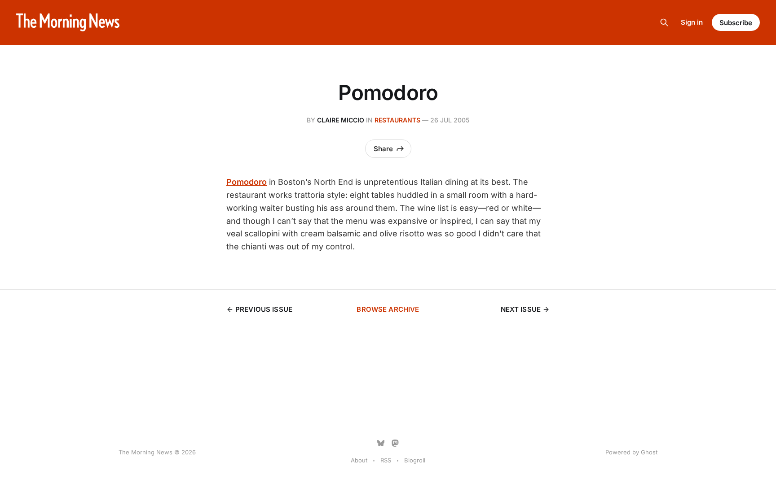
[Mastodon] (395, 443)
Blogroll (414, 460)
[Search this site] (664, 22)
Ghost (649, 452)
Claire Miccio (340, 120)
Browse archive (388, 309)
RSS (385, 460)
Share (383, 148)
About (359, 460)
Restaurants (397, 120)
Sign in (692, 22)
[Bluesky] (380, 443)
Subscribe (735, 22)
